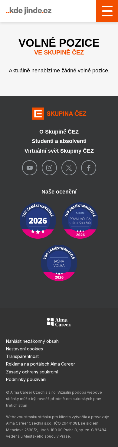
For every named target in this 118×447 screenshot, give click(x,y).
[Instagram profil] (49, 167)
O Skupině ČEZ (59, 132)
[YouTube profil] (29, 167)
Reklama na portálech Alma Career (40, 363)
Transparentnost (22, 356)
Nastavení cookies (24, 348)
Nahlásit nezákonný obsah (32, 341)
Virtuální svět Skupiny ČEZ (59, 151)
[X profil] (69, 167)
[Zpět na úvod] (59, 113)
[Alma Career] (59, 323)
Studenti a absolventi (59, 141)
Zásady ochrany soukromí (32, 371)
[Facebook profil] (88, 167)
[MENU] (107, 11)
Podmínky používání (26, 379)
